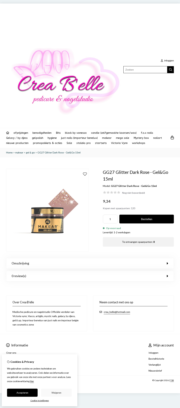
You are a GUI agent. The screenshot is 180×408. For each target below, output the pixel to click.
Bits (58, 132)
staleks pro (83, 143)
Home (9, 152)
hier (32, 381)
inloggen (169, 60)
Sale (69, 143)
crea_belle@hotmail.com (117, 311)
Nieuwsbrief (155, 370)
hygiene (52, 138)
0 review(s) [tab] (19, 276)
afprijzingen (21, 132)
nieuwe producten (17, 143)
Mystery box (141, 138)
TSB (172, 380)
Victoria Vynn (119, 143)
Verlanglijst (155, 364)
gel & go (30, 152)
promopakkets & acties (47, 143)
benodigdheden (42, 132)
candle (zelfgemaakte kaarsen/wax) (114, 132)
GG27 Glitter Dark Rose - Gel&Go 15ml (59, 152)
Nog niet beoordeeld (133, 192)
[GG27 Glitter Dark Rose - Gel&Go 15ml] (47, 250)
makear (107, 138)
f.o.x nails (147, 132)
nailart (157, 138)
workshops (138, 143)
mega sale (122, 138)
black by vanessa (76, 132)
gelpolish (37, 138)
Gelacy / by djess (17, 138)
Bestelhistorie (156, 358)
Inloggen (153, 352)
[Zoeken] (170, 69)
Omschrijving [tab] (20, 263)
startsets (101, 143)
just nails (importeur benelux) (79, 138)
